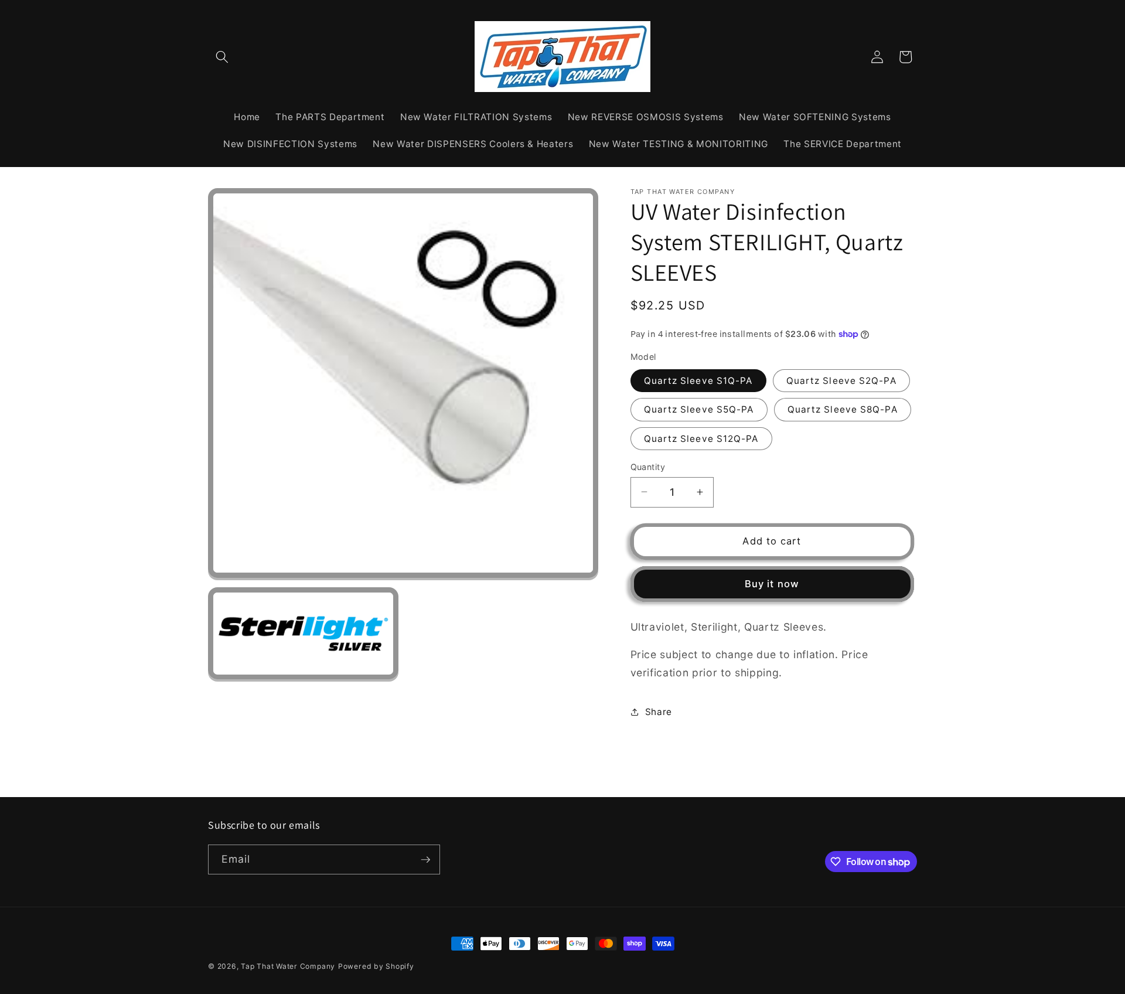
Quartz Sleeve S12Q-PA (701, 438)
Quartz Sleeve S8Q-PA (843, 409)
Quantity (648, 466)
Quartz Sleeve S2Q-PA (841, 380)
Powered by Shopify (376, 966)
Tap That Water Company (288, 966)
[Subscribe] (425, 860)
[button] (222, 57)
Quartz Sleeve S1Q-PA (698, 380)
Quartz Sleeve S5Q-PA (699, 409)
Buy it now (772, 583)
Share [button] (658, 711)
